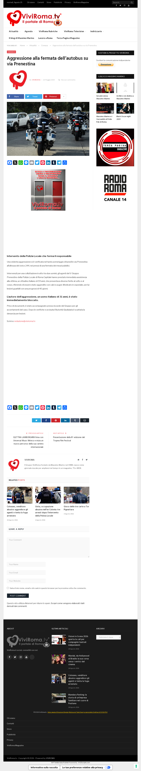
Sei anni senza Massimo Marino (103, 97)
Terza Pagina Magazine (68, 38)
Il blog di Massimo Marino (21, 38)
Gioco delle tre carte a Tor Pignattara (76, 508)
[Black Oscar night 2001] (125, 108)
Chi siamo (31, 2)
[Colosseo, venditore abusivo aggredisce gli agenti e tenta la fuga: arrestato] (19, 495)
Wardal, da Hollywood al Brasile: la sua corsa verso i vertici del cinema (78, 660)
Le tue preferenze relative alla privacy (82, 767)
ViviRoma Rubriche (48, 31)
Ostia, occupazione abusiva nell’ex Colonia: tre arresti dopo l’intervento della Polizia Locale (47, 511)
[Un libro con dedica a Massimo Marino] (125, 88)
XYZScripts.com (84, 763)
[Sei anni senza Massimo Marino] (105, 88)
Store (49, 2)
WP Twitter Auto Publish (60, 763)
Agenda (28, 31)
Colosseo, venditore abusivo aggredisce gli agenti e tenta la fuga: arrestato (17, 511)
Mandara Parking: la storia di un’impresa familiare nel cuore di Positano (78, 699)
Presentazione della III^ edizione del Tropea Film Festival (69, 439)
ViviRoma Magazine (81, 2)
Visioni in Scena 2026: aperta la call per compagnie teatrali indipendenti (78, 641)
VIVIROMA (50, 758)
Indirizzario (96, 31)
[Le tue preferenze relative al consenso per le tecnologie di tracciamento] (136, 766)
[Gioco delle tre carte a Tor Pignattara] (76, 495)
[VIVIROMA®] (34, 18)
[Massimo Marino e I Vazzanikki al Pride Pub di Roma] (105, 108)
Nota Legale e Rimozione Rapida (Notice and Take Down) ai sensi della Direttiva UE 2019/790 (78, 712)
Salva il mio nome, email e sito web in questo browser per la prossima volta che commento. (48, 588)
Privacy (68, 2)
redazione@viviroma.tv (24, 321)
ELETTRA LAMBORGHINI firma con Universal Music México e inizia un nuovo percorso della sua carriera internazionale (28, 442)
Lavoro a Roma (45, 38)
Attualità (13, 31)
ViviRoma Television (74, 31)
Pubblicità (58, 2)
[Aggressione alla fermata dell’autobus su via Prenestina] (48, 129)
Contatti (40, 2)
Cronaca (11, 52)
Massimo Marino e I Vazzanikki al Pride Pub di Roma (104, 119)
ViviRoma (36, 80)
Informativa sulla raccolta (44, 767)
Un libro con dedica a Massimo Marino (125, 97)
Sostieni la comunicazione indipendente (113, 60)
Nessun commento (68, 80)
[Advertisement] (48, 231)
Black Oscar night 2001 (123, 118)
